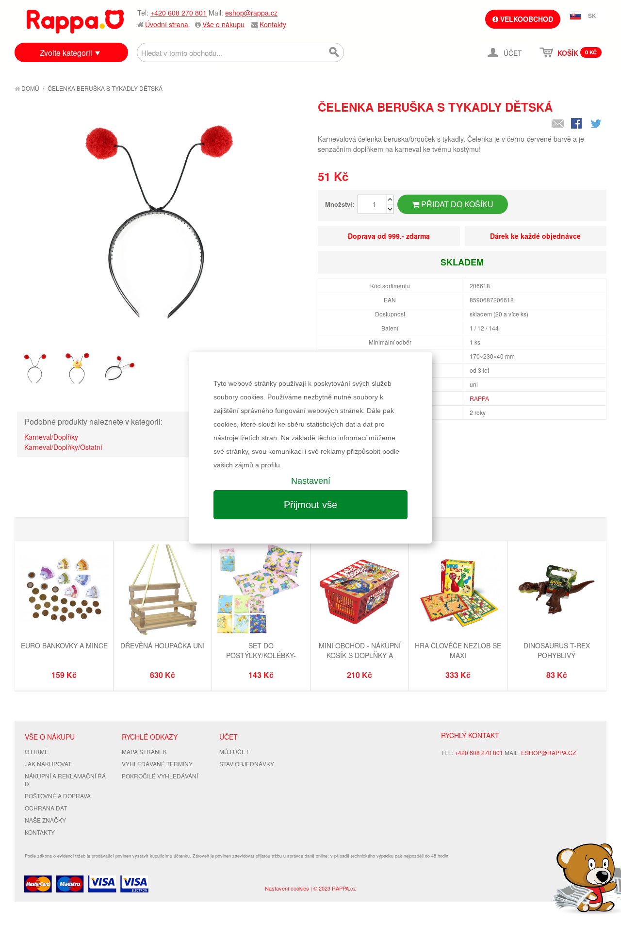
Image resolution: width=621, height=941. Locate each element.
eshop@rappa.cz (251, 12)
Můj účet (234, 751)
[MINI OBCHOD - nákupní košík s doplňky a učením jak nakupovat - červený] (359, 591)
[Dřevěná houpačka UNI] (163, 591)
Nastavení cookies (287, 888)
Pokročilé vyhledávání (160, 776)
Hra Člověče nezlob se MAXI (458, 650)
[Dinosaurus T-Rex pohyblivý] (556, 591)
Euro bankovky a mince (64, 645)
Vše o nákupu (223, 24)
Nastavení (310, 481)
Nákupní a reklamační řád (65, 780)
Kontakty (273, 24)
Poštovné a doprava (58, 796)
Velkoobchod (525, 19)
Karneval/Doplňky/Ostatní (63, 447)
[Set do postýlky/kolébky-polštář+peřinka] (261, 591)
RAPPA (479, 398)
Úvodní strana (166, 24)
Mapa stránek (144, 751)
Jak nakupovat (48, 763)
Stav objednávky (246, 763)
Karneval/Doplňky (51, 437)
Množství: (339, 204)
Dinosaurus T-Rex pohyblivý (556, 650)
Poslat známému (558, 124)
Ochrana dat (46, 808)
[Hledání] (334, 52)
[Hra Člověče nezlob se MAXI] (458, 591)
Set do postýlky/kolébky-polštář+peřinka (261, 655)
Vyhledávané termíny (157, 763)
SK (592, 15)
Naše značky (45, 820)
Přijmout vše (310, 504)
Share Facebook (577, 124)
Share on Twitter (596, 124)
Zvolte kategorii (66, 52)
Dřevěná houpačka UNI (162, 645)
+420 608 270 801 (178, 12)
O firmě (37, 751)
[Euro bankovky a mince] (64, 591)
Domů (29, 88)
